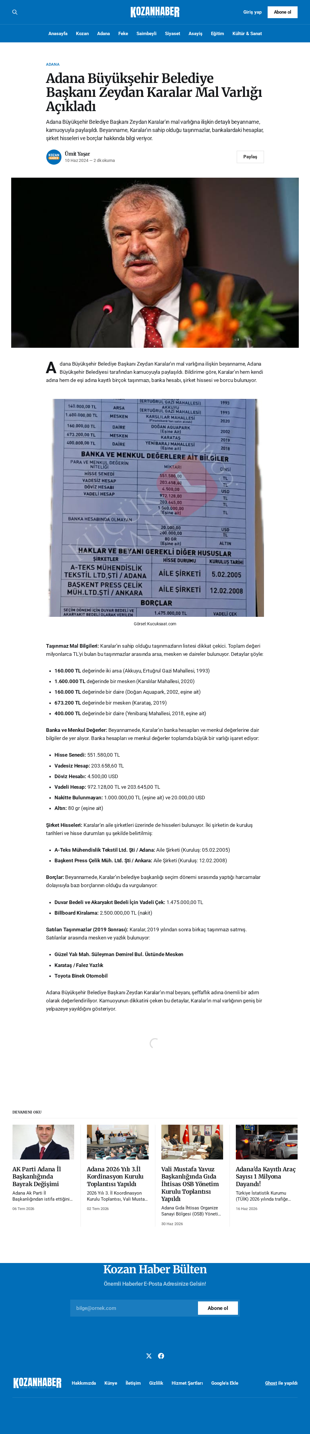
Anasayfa (58, 33)
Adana (103, 33)
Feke (123, 33)
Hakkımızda (84, 1383)
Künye (110, 1383)
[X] (149, 1356)
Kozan (82, 33)
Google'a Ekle (224, 1383)
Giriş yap (252, 12)
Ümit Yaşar (77, 154)
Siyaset (172, 33)
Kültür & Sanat (247, 33)
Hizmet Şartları (187, 1383)
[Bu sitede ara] (15, 12)
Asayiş (196, 33)
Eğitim (217, 33)
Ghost (271, 1383)
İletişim (133, 1383)
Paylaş (250, 157)
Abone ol (283, 12)
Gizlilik (156, 1383)
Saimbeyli (147, 33)
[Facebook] (161, 1356)
